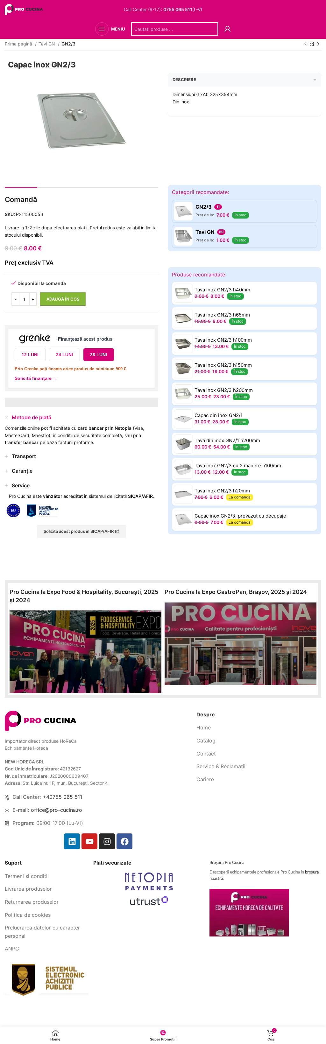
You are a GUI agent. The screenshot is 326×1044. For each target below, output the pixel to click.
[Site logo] (25, 9)
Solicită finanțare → (36, 378)
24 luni (64, 354)
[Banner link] (85, 651)
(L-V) (182, 9)
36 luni (98, 354)
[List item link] (258, 728)
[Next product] (318, 44)
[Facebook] (124, 841)
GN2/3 (68, 43)
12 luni (30, 354)
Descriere (244, 79)
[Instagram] (107, 841)
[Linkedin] (72, 841)
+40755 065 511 (62, 797)
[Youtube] (89, 841)
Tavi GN (47, 43)
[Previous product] (305, 44)
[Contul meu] (227, 29)
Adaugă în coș (62, 299)
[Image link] (40, 720)
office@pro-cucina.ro (56, 810)
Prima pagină (19, 43)
